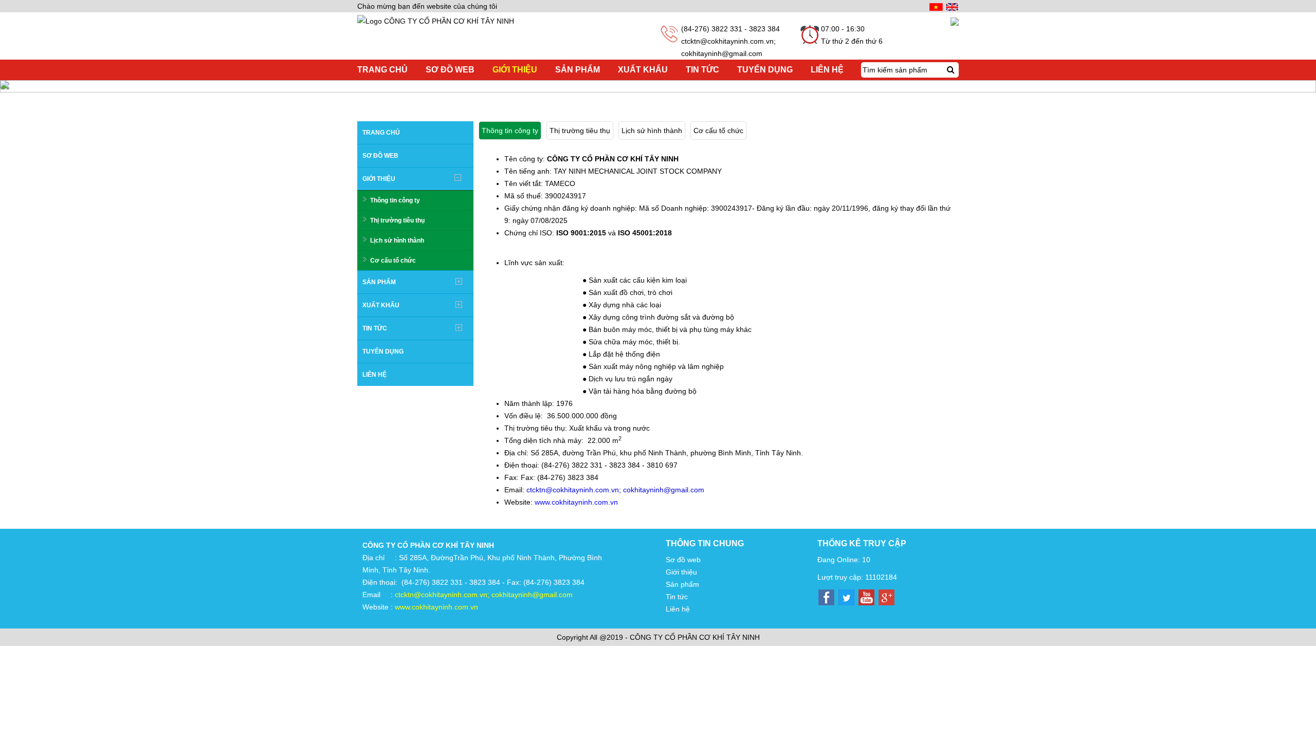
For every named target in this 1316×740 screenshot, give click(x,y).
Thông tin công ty (395, 200)
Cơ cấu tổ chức (393, 260)
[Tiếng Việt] (935, 6)
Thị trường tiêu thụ (397, 220)
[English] (951, 6)
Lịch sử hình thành (397, 240)
